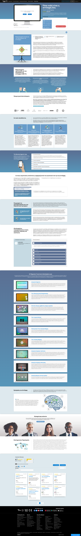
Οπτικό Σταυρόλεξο (39, 525)
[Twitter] (36, 510)
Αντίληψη (18, 525)
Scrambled (46, 517)
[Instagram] (40, 510)
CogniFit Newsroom (40, 532)
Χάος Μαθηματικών (39, 528)
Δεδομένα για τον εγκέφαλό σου (21, 517)
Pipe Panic (38, 519)
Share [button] (17, 481)
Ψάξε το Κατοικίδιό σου (48, 518)
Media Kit (44, 532)
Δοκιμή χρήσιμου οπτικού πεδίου (39, 375)
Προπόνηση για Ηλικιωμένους (31, 522)
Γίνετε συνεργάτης (48, 532)
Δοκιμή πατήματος (35, 282)
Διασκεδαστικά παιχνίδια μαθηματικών (57, 525)
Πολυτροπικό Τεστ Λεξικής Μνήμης (39, 328)
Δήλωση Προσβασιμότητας (20, 533)
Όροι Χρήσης (18, 532)
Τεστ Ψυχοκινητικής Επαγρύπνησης (39, 293)
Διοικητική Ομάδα (35, 532)
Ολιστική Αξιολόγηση (30, 520)
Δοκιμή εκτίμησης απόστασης (38, 362)
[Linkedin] (42, 510)
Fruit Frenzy (38, 518)
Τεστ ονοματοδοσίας (36, 317)
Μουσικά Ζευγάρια (48, 519)
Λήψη (28, 27)
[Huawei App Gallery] (48, 510)
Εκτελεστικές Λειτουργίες (21, 524)
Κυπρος (19, 534)
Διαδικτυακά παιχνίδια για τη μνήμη (49, 528)
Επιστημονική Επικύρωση (23, 1)
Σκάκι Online (38, 516)
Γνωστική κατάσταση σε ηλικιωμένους (30, 524)
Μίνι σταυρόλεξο (39, 517)
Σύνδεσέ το (38, 526)
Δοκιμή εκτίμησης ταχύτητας (38, 351)
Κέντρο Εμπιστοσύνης (27, 533)
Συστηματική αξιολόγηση (30, 525)
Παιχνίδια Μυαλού (48, 529)
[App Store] (60, 510)
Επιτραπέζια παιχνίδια (48, 526)
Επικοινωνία (57, 532)
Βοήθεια (61, 532)
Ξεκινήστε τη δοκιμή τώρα (61, 26)
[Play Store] (54, 510)
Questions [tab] (22, 466)
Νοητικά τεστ (10, 1)
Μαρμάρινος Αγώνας (40, 529)
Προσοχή (18, 526)
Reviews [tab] (17, 466)
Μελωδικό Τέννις (47, 516)
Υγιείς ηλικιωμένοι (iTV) (30, 521)
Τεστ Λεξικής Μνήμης (36, 339)
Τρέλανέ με (38, 524)
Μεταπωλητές (56, 517)
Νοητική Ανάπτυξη (56, 518)
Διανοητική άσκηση (56, 523)
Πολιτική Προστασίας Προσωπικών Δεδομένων (26, 532)
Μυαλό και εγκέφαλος (20, 516)
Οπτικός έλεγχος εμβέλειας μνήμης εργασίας (42, 305)
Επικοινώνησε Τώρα (40, 421)
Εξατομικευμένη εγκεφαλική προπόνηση (58, 522)
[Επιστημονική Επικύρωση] (40, 113)
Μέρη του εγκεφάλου (20, 518)
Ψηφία (46, 524)
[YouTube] (38, 510)
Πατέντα (55, 516)
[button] (21, 482)
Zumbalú (46, 525)
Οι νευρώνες (19, 519)
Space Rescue (39, 527)
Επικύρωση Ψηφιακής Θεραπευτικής (30, 516)
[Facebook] (34, 510)
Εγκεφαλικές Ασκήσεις (57, 519)
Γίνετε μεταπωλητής (53, 532)
